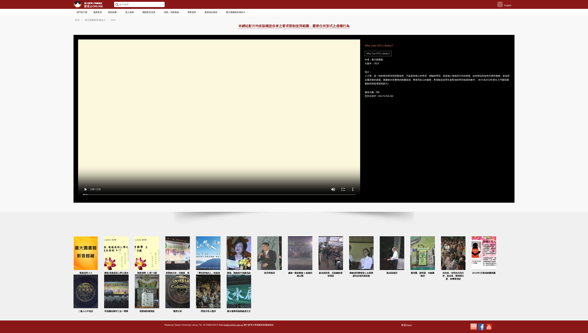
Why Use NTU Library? (378, 53)
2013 (113, 20)
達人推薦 (129, 12)
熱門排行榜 (82, 12)
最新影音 (97, 12)
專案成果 (191, 12)
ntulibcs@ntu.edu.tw (233, 325)
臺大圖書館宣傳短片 (235, 12)
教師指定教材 (211, 12)
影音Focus (406, 325)
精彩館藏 (112, 12)
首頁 (77, 20)
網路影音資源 (148, 12)
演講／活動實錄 (171, 12)
